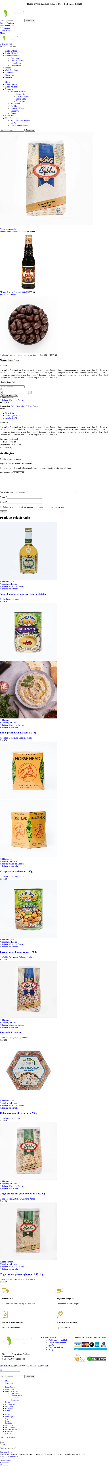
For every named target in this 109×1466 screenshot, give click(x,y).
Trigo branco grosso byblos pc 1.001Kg (21, 1274)
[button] (9, 589)
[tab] (9, 413)
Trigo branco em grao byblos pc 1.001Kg (22, 1193)
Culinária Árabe (17, 108)
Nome (3, 497)
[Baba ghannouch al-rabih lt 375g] (28, 659)
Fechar (2, 1440)
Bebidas (14, 106)
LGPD (13, 123)
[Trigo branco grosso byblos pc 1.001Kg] (28, 1259)
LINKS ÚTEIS (49, 1337)
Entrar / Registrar (11, 1434)
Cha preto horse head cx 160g (16, 871)
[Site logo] (13, 18)
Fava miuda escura (10, 1032)
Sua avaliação (6, 472)
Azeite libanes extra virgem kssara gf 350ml (23, 594)
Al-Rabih (4, 738)
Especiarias (15, 58)
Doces (13, 113)
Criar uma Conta (6, 1452)
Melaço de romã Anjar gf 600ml (13, 292)
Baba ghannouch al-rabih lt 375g (18, 732)
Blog (51, 1350)
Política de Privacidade (20, 120)
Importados (15, 103)
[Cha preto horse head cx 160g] (28, 798)
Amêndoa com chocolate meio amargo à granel (20, 355)
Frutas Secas (16, 63)
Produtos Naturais (18, 91)
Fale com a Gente (56, 1347)
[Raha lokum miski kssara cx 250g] (28, 1098)
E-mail (3, 502)
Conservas (15, 111)
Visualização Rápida (8, 584)
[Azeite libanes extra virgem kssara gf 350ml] (28, 579)
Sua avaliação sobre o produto (13, 492)
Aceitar (15, 1456)
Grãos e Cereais (17, 60)
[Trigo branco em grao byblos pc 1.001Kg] (28, 1179)
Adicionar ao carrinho (9, 395)
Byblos (17, 1038)
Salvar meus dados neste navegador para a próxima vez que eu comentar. (33, 507)
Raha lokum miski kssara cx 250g (18, 1113)
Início (2, 231)
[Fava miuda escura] (28, 1018)
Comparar (8, 1432)
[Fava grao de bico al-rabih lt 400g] (28, 937)
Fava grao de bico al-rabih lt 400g (18, 951)
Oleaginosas (16, 65)
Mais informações (6, 1456)
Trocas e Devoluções (19, 125)
